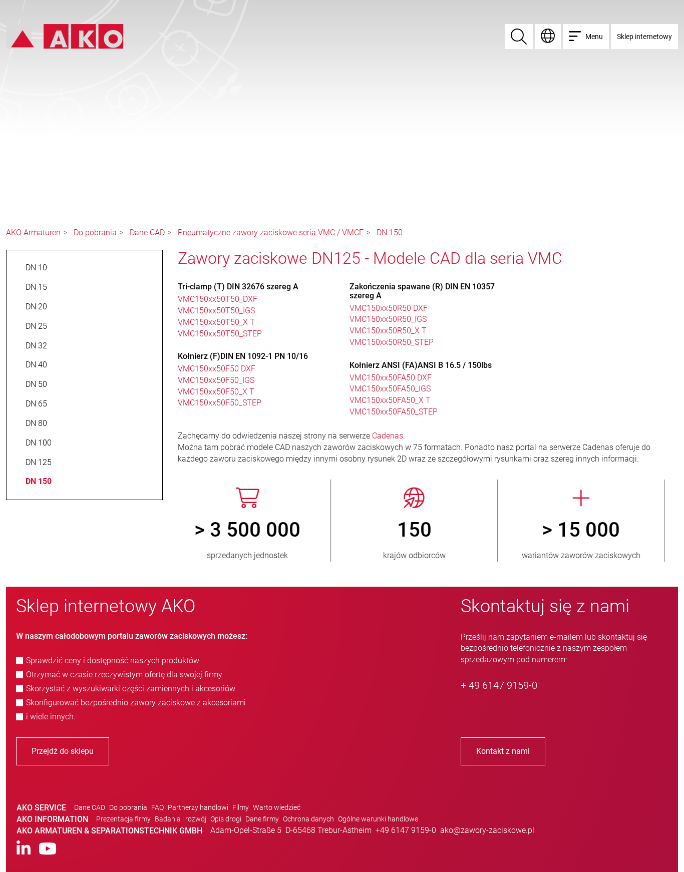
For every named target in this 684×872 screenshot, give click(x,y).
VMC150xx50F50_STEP (219, 402)
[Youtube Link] (48, 849)
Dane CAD (147, 232)
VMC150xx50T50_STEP (220, 333)
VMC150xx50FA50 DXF (391, 377)
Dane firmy (262, 819)
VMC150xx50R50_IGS (388, 319)
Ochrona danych (308, 819)
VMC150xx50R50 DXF (389, 308)
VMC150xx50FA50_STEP (394, 411)
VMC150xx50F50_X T (216, 391)
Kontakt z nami (503, 751)
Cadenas (387, 436)
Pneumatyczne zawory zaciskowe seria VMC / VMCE (271, 232)
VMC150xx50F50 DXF (216, 368)
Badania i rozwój (180, 819)
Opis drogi (225, 819)
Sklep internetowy (644, 37)
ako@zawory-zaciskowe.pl (487, 830)
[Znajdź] (519, 36)
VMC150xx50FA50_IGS (390, 388)
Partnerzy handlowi (198, 807)
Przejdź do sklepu (63, 751)
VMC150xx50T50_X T (216, 322)
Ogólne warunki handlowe (378, 819)
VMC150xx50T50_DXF (217, 299)
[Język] (548, 36)
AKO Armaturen (33, 232)
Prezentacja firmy (123, 819)
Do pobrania (95, 232)
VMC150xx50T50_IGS (216, 310)
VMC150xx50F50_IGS (216, 380)
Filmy (240, 807)
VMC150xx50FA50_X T (390, 400)
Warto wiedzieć (276, 807)
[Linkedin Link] (24, 849)
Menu (594, 37)
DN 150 (390, 232)
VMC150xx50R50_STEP (392, 342)
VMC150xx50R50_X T (388, 330)
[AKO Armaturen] (65, 36)
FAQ (157, 807)
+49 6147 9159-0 (406, 830)
